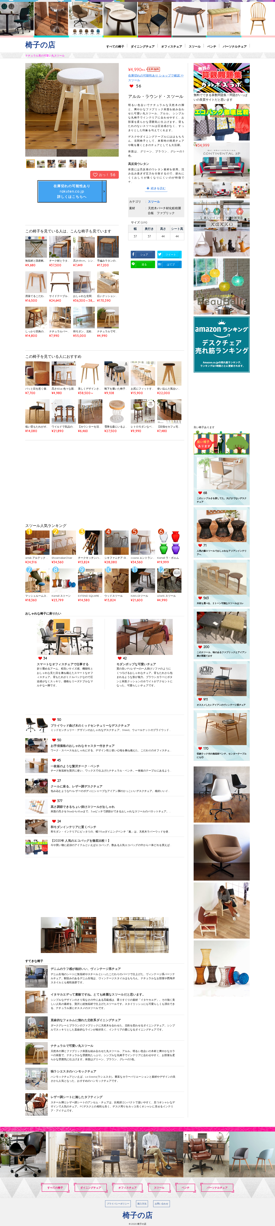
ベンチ (211, 46)
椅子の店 (40, 45)
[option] (72, 110)
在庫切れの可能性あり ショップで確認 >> (156, 75)
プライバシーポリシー (118, 1203)
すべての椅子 (115, 46)
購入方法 (142, 1203)
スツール (195, 46)
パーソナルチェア (235, 46)
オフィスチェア (171, 46)
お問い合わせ (161, 1203)
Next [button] (105, 110)
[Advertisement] (104, 483)
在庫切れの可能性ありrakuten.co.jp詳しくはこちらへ (72, 191)
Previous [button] (39, 110)
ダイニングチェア (143, 46)
